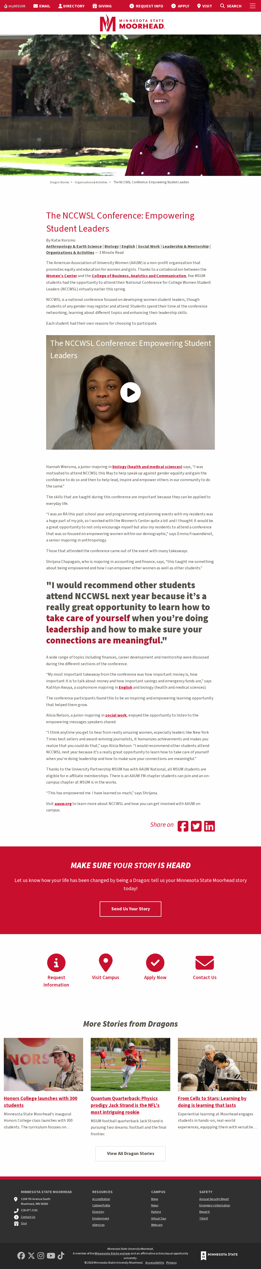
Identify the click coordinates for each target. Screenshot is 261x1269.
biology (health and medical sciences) (147, 467)
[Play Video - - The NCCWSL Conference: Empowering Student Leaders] (130, 392)
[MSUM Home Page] (130, 23)
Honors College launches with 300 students (40, 1102)
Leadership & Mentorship (186, 246)
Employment (100, 1218)
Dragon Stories (59, 182)
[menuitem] (14, 6)
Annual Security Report (214, 1199)
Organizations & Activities (91, 182)
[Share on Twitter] (196, 827)
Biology (112, 246)
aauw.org (63, 804)
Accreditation (101, 1199)
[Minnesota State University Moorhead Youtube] (51, 1256)
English (128, 246)
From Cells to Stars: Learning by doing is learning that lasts (212, 1102)
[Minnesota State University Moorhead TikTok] (61, 1256)
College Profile (101, 1205)
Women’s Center (61, 276)
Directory (98, 1212)
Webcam (157, 1225)
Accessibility (154, 1263)
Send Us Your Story (130, 909)
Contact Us (28, 1217)
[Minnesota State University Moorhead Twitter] (31, 1256)
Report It (204, 1212)
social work (116, 715)
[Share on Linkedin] (209, 827)
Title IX (203, 1218)
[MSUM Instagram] (40, 1256)
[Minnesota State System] (219, 1256)
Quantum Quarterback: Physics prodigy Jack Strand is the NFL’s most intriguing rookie (125, 1105)
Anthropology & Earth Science (74, 246)
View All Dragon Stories (130, 1153)
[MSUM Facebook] (21, 1256)
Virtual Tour (158, 1218)
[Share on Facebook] (183, 827)
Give (24, 1223)
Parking (156, 1212)
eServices (98, 1225)
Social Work (149, 246)
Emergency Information (214, 1205)
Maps (154, 1199)
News (154, 1205)
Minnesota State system (112, 1253)
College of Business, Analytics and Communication (139, 276)
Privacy (171, 1263)
